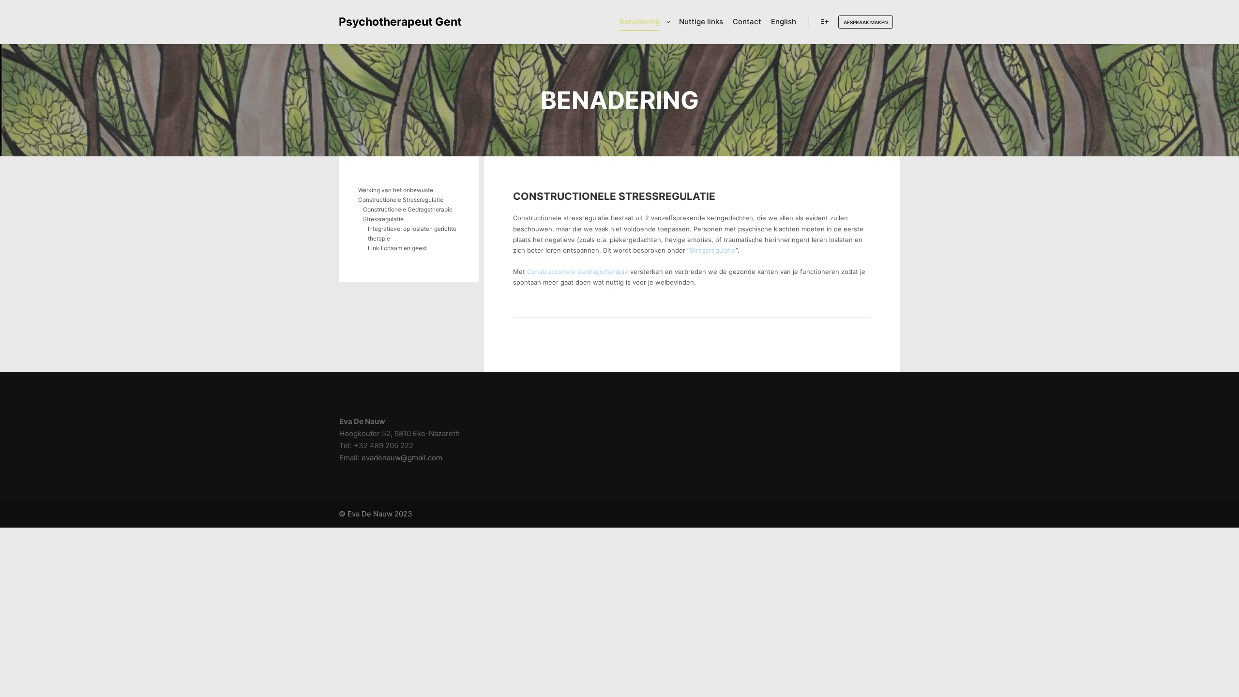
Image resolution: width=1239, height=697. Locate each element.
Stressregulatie (713, 250)
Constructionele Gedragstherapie (577, 271)
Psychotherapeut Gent (387, 22)
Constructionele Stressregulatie (614, 196)
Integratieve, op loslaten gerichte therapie (412, 233)
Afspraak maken (866, 22)
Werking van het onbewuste (395, 190)
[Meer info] (824, 21)
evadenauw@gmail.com (402, 457)
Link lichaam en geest (397, 248)
